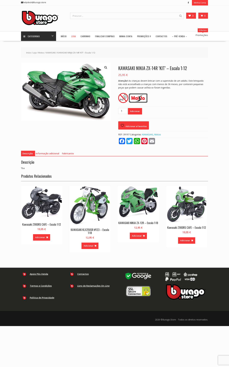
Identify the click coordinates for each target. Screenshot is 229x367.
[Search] (180, 16)
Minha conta (125, 36)
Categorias (34, 36)
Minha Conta (200, 2)
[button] (106, 67)
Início (64, 36)
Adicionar (135, 111)
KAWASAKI (51, 52)
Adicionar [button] (40, 237)
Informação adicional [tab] (47, 153)
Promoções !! (144, 36)
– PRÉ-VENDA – (179, 36)
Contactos (161, 36)
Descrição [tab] (27, 153)
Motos (41, 52)
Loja (73, 36)
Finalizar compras (105, 36)
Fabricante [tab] (68, 153)
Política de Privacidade (42, 297)
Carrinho (85, 36)
